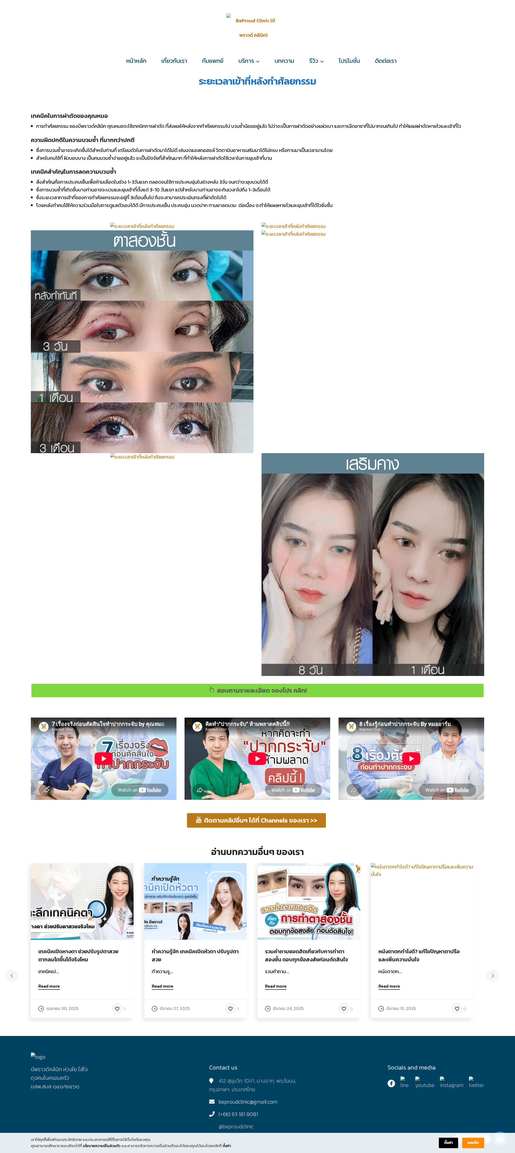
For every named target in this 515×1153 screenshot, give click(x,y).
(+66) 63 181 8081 (238, 1114)
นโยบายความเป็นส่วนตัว (101, 1146)
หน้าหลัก (136, 60)
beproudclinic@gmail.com (248, 1102)
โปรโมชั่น (349, 60)
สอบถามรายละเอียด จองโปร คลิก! (262, 690)
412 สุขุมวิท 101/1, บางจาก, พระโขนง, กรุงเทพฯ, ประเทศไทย (252, 1085)
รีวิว (313, 60)
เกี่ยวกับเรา (174, 60)
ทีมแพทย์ (212, 60)
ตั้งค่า (227, 1146)
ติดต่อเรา (386, 60)
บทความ (284, 60)
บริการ (246, 60)
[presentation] (11, 976)
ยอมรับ (473, 1142)
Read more (49, 986)
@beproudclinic (236, 1126)
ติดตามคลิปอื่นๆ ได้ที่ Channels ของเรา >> (260, 820)
